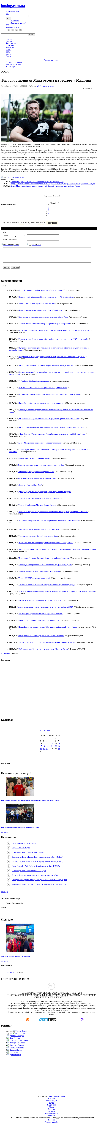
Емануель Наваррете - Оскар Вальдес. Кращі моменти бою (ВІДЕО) (39, 880)
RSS (7, 25)
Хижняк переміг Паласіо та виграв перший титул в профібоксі (44, 324)
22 (56, 746)
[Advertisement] (49, 692)
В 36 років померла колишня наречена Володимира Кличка (43, 388)
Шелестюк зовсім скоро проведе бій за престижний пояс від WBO (46, 543)
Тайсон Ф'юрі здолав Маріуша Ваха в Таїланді (37, 505)
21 (52, 746)
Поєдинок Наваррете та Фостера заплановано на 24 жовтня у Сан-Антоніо (49, 394)
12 (47, 743)
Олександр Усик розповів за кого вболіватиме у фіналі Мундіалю (45, 565)
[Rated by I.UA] (43, 1092)
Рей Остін (14, 1052)
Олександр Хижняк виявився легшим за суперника (39, 498)
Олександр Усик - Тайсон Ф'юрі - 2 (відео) (29, 871)
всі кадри (4, 961)
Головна (9, 39)
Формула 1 (11, 972)
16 (59, 743)
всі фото (4, 832)
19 (47, 746)
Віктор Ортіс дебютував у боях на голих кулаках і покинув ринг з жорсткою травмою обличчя (57, 549)
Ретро (8, 52)
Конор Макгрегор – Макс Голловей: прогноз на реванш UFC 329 (37, 182)
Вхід (7, 14)
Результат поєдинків (14, 62)
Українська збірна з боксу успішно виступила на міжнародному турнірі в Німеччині (53, 512)
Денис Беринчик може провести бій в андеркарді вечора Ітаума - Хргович (49, 627)
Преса (8, 56)
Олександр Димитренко (19, 1040)
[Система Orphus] (37, 224)
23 (59, 746)
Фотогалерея (11, 43)
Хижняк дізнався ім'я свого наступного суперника (39, 571)
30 (59, 749)
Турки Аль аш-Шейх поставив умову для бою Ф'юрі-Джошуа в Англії (46, 642)
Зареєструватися (12, 11)
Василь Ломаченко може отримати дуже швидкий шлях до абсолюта (46, 365)
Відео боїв (10, 45)
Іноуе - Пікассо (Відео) (21, 848)
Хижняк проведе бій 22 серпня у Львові (33, 458)
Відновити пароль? (18, 23)
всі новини (5, 653)
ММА (8, 50)
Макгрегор (19, 177)
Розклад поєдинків (51, 60)
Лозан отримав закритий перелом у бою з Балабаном (40, 310)
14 (52, 743)
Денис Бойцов (15, 1055)
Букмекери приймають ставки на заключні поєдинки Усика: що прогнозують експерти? (54, 330)
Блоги (8, 54)
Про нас (51, 1120)
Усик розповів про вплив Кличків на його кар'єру (38, 529)
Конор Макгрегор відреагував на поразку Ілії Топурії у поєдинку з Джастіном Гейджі (45, 186)
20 (49, 746)
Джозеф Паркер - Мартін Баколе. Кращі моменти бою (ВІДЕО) (37, 861)
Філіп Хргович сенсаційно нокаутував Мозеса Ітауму (40, 290)
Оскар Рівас (20, 1033)
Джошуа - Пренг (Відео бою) (30, 485)
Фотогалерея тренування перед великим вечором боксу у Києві (20, 827)
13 (49, 743)
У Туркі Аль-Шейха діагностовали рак (34, 381)
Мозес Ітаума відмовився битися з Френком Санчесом (41, 614)
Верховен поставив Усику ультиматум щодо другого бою (41, 465)
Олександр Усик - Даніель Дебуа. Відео (28, 852)
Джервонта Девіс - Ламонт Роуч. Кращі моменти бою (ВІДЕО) (37, 857)
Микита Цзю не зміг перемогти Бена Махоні (37, 304)
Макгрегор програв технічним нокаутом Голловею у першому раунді (47, 585)
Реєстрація (15, 21)
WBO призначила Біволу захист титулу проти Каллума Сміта (43, 649)
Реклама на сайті (51, 1122)
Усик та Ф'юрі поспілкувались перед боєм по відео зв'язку (35, 875)
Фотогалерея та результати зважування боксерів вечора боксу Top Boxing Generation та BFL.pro (30, 800)
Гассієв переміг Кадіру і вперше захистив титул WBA (40, 600)
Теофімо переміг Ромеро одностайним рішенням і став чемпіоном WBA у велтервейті (54, 339)
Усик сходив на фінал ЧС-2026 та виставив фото (38, 536)
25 (44, 749)
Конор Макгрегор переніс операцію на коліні (36, 472)
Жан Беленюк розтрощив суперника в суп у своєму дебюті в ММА (45, 607)
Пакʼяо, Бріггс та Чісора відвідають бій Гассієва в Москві (41, 636)
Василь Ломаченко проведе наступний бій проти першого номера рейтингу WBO (52, 427)
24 (41, 749)
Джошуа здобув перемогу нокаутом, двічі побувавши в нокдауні (45, 492)
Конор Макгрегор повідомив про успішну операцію (39, 443)
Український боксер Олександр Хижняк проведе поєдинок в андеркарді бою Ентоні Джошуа (57, 591)
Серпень (46, 730)
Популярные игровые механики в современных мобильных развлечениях (49, 520)
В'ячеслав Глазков (17, 1045)
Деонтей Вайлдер (17, 1036)
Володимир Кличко (18, 1043)
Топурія (10, 177)
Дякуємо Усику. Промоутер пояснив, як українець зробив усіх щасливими (49, 419)
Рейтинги (51, 1111)
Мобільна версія (12, 27)
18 (44, 746)
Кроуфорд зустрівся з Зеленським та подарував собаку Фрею (43, 317)
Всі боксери (10, 66)
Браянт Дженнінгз (17, 1048)
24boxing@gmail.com (56, 1096)
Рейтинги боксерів (13, 64)
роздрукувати (48, 86)
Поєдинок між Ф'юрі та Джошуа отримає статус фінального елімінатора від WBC (52, 357)
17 (41, 746)
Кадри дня (10, 47)
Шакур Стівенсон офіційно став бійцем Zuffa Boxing (39, 620)
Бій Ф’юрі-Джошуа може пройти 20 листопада (37, 478)
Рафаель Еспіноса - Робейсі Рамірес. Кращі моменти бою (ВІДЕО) (39, 884)
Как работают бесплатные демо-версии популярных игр (41, 403)
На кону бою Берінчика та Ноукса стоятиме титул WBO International (46, 297)
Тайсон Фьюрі (21, 1031)
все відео (4, 892)
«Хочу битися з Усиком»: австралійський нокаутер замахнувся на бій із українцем (52, 434)
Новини (9, 41)
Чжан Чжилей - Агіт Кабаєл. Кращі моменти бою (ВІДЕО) (36, 866)
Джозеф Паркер (16, 1050)
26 (47, 749)
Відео (51, 1103)
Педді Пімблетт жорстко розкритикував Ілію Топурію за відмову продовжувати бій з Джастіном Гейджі (53, 184)
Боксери (51, 1109)
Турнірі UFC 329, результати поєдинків (35, 578)
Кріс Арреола (15, 1038)
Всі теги (51, 1116)
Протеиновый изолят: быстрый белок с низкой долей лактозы (44, 558)
